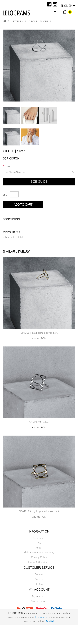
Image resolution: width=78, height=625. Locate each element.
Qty (5, 194)
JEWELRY (17, 21)
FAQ (39, 542)
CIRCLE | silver (38, 21)
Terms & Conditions (39, 561)
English (67, 6)
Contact (39, 574)
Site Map (39, 583)
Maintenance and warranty (39, 552)
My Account (39, 596)
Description (11, 219)
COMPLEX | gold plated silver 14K (39, 511)
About (39, 547)
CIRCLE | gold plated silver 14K (39, 332)
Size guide (39, 181)
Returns (39, 579)
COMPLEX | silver (39, 422)
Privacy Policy (39, 557)
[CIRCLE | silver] (11, 115)
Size (7, 165)
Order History (39, 600)
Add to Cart (23, 204)
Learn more (41, 616)
